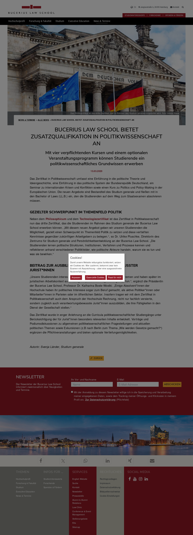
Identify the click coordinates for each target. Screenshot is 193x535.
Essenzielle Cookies (95, 277)
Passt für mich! (114, 277)
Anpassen (76, 277)
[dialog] (96, 267)
